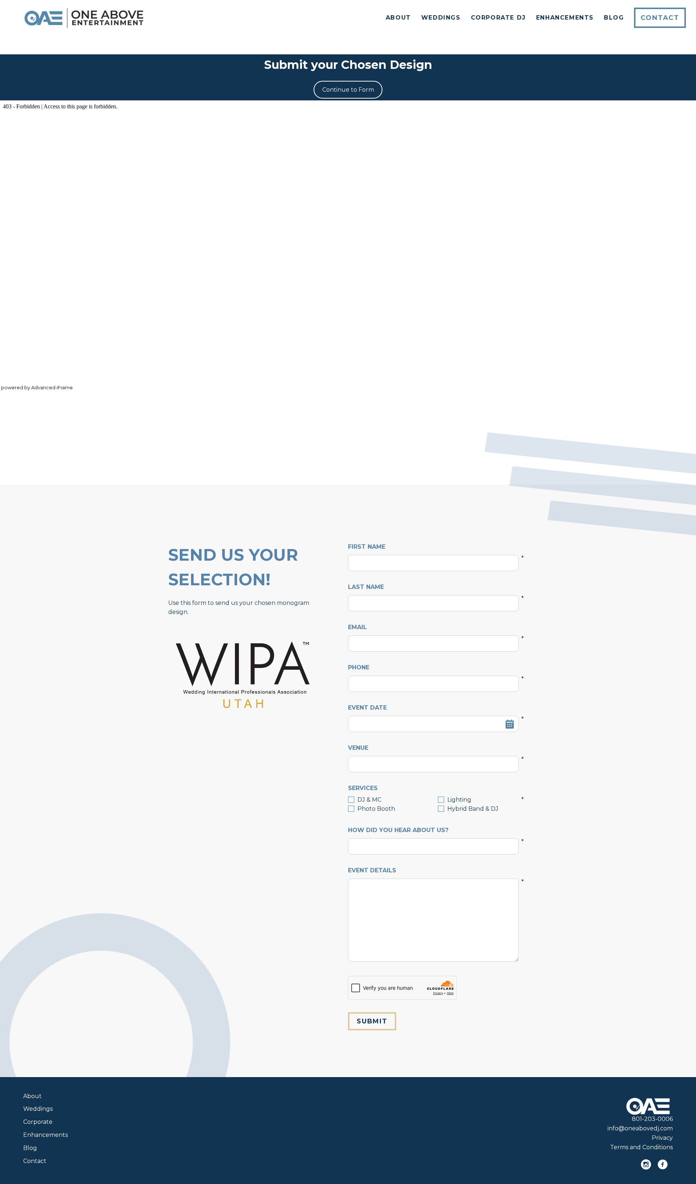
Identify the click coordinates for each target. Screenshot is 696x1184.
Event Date (433, 708)
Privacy (662, 1137)
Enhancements (565, 17)
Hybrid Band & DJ (472, 808)
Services (433, 789)
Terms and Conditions (641, 1147)
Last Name (433, 587)
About (398, 17)
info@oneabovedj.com (640, 1128)
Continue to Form (348, 89)
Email (433, 628)
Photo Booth (376, 808)
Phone (433, 668)
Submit (372, 1021)
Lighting (459, 799)
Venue (433, 748)
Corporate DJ (498, 17)
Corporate (38, 1121)
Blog (614, 17)
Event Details (433, 871)
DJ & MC (369, 799)
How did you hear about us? (433, 831)
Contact (660, 18)
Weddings (441, 17)
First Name (433, 547)
